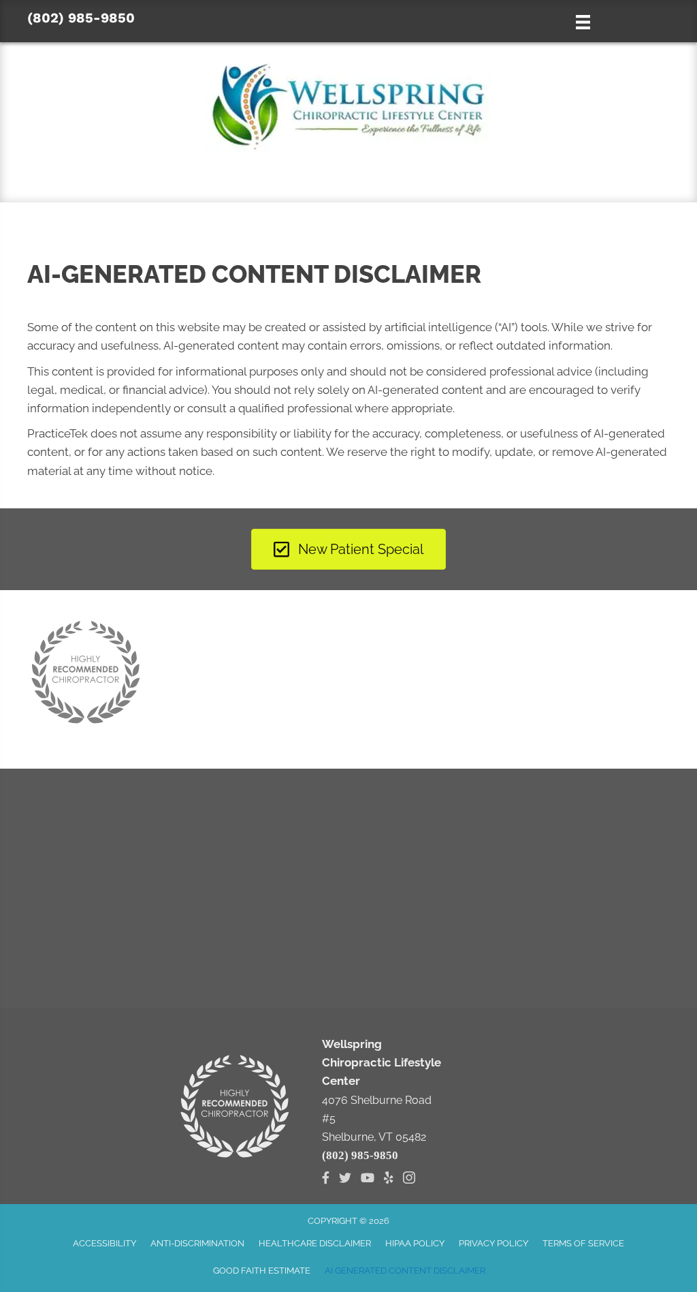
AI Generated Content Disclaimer (405, 1270)
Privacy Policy (493, 1243)
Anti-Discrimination (197, 1243)
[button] (348, 176)
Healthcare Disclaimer (315, 1243)
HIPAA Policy (414, 1243)
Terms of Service (583, 1243)
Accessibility (104, 1243)
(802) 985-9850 (81, 18)
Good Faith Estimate (261, 1270)
